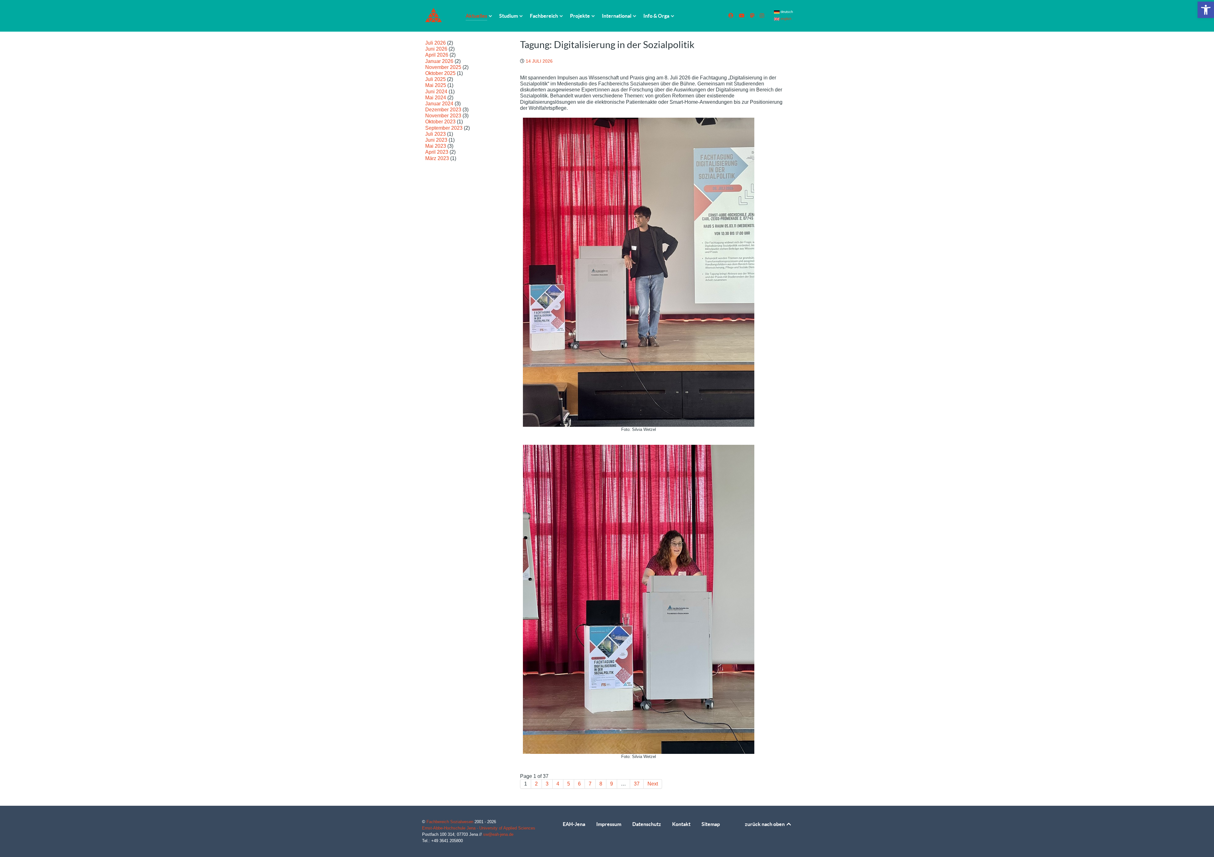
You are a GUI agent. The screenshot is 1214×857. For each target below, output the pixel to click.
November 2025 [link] (443, 67)
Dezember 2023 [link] (443, 109)
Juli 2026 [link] (435, 43)
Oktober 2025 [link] (440, 73)
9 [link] (611, 783)
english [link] (785, 19)
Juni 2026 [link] (436, 49)
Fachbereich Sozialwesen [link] (450, 821)
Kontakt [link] (681, 824)
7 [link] (590, 783)
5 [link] (568, 783)
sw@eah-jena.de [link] (498, 834)
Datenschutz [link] (646, 824)
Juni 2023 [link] (436, 140)
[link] (1206, 10)
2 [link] (536, 783)
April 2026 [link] (436, 55)
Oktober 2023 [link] (440, 121)
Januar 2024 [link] (439, 103)
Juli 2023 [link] (435, 134)
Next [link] (652, 783)
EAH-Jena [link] (574, 824)
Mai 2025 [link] (435, 85)
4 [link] (557, 783)
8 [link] (600, 783)
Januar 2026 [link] (439, 61)
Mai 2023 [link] (435, 146)
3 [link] (547, 783)
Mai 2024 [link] (435, 97)
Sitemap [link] (711, 824)
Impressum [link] (608, 824)
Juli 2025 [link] (435, 79)
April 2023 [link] (436, 152)
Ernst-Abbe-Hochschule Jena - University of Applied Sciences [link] (478, 828)
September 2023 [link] (444, 128)
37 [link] (637, 783)
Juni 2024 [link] (436, 91)
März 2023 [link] (437, 158)
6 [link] (579, 783)
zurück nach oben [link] (765, 824)
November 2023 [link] (443, 115)
